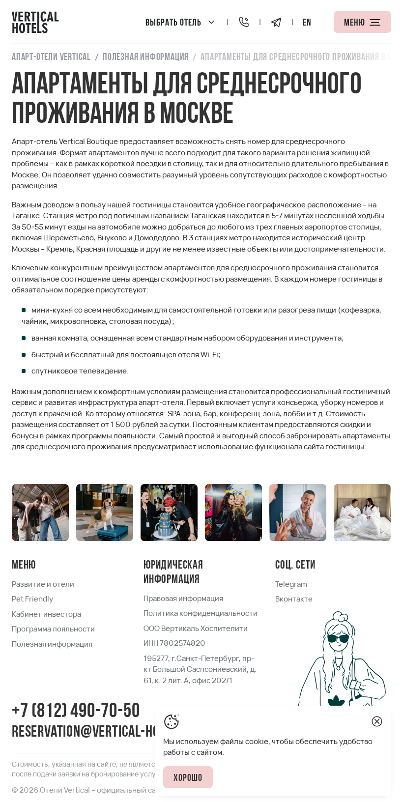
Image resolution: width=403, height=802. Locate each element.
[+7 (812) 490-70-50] (244, 21)
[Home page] (35, 21)
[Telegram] (276, 21)
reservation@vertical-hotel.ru (103, 732)
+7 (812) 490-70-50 (76, 712)
